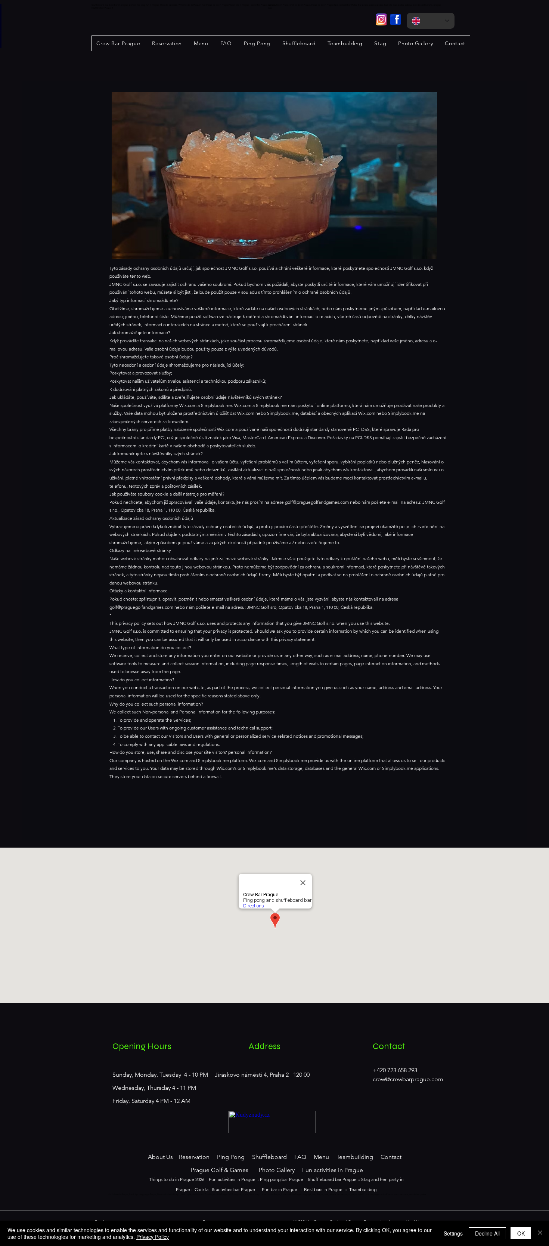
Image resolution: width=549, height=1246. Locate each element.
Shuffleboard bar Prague (332, 1179)
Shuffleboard (269, 1156)
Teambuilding (354, 1156)
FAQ (300, 1156)
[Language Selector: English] (431, 21)
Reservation (193, 1156)
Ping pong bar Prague (281, 1179)
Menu (321, 1156)
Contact (391, 1156)
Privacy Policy (152, 1236)
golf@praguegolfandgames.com (317, 502)
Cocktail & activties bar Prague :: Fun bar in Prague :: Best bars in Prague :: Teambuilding (285, 1189)
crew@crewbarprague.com (408, 1079)
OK (521, 1233)
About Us (160, 1156)
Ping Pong (231, 1156)
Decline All (487, 1233)
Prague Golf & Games (220, 1169)
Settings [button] (453, 1233)
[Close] (540, 1233)
